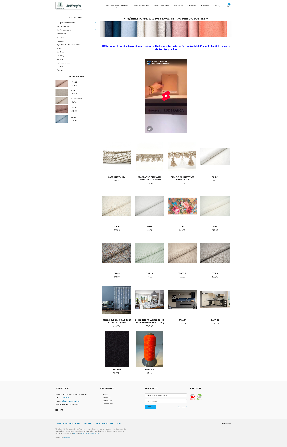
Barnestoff (61, 34)
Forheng (60, 55)
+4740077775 (66, 398)
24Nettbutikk (67, 437)
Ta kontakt (61, 70)
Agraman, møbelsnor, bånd (68, 45)
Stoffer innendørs (64, 26)
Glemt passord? (182, 407)
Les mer (75, 433)
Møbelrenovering (64, 63)
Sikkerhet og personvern (95, 424)
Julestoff (60, 41)
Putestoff (60, 37)
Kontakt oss (108, 404)
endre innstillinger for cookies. (90, 433)
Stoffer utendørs (64, 30)
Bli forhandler (108, 401)
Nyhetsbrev (115, 424)
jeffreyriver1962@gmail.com (71, 401)
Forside (106, 395)
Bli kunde (107, 398)
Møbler (60, 59)
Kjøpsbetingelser (71, 424)
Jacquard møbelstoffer (66, 23)
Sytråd (59, 48)
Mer (215, 6)
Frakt (58, 424)
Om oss (60, 66)
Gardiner (60, 52)
